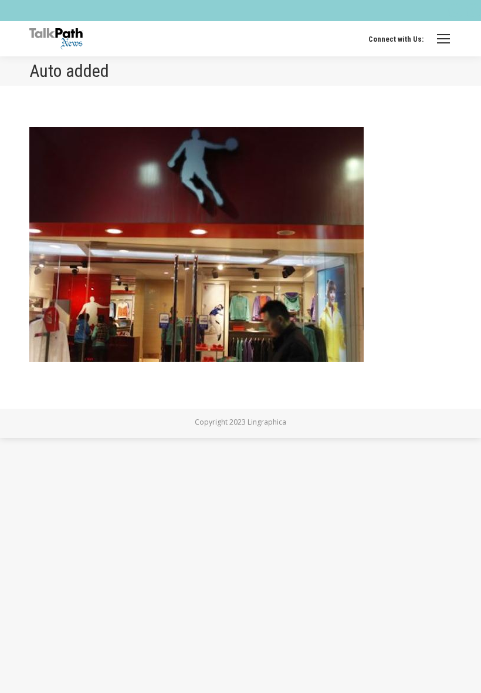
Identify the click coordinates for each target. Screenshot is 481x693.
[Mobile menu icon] (443, 39)
